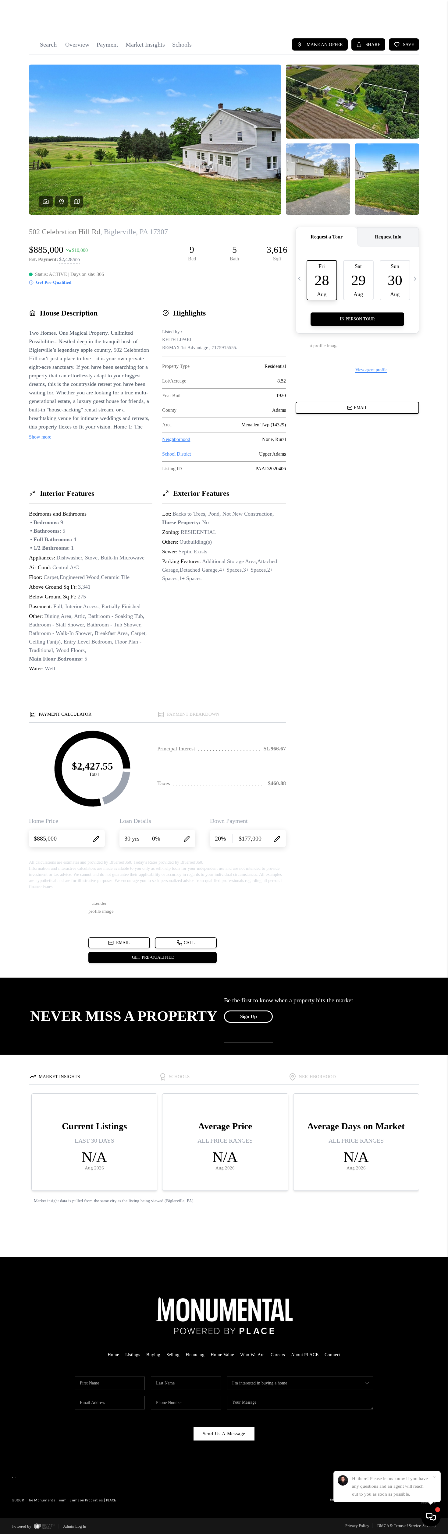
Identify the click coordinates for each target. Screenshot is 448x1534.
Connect (332, 1354)
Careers (278, 1354)
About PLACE (304, 1354)
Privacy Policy (357, 1525)
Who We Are (252, 1354)
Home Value (222, 1354)
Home (113, 1354)
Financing (195, 1354)
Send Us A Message (224, 1433)
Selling (173, 1354)
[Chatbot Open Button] (431, 1517)
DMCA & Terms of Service (399, 1525)
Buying (153, 1354)
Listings (132, 1354)
